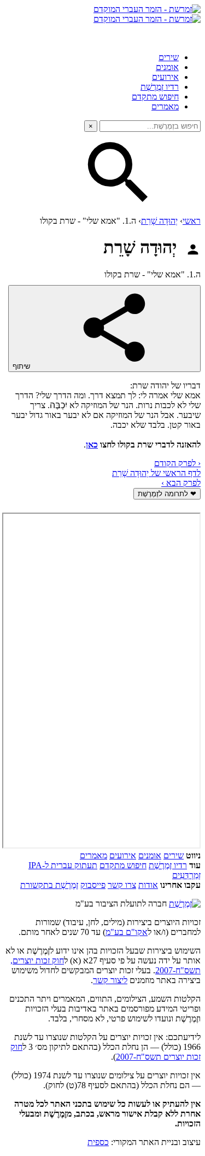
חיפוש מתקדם (155, 96)
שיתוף (22, 366)
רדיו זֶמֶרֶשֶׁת (159, 86)
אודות (148, 885)
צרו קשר (122, 885)
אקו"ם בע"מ (127, 932)
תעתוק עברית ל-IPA (62, 865)
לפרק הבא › (181, 482)
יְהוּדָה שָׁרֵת (159, 220)
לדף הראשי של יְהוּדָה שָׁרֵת (156, 473)
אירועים (165, 77)
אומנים (167, 67)
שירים (169, 57)
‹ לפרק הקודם (177, 463)
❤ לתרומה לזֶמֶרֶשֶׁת (167, 494)
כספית (98, 1142)
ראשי (192, 220)
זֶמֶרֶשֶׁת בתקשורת (49, 885)
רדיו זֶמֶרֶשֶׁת (168, 865)
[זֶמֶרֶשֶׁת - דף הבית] (185, 903)
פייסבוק (93, 885)
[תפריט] (191, 34)
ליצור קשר (110, 980)
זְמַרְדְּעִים (186, 875)
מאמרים (165, 106)
